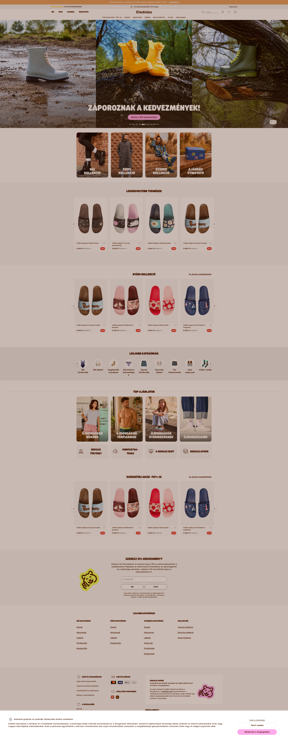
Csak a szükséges (257, 720)
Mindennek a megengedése (257, 732)
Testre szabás (257, 725)
